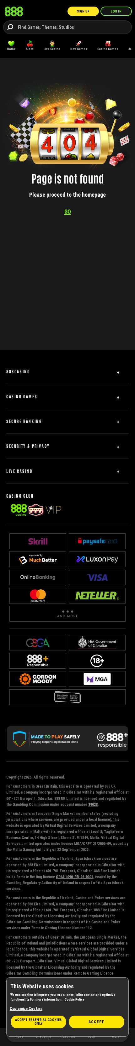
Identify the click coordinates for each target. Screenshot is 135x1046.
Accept (96, 1021)
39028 (93, 804)
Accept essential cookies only (38, 1022)
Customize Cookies (26, 1008)
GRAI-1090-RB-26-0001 (74, 876)
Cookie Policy (74, 999)
